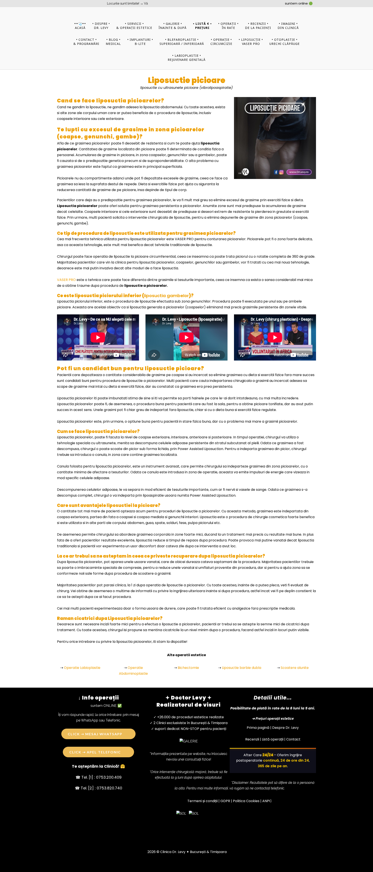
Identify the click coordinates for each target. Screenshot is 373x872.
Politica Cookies (246, 800)
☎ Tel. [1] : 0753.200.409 (99, 777)
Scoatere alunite (295, 667)
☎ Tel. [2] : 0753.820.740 (98, 788)
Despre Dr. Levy (285, 727)
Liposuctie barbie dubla (241, 667)
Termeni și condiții (202, 800)
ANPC (267, 800)
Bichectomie (188, 667)
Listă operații (272, 739)
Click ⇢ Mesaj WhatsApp (95, 734)
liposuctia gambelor (166, 296)
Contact (293, 739)
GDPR (225, 800)
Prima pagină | (259, 727)
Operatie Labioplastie (82, 667)
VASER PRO (66, 279)
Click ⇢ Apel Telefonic (95, 752)
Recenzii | (253, 739)
